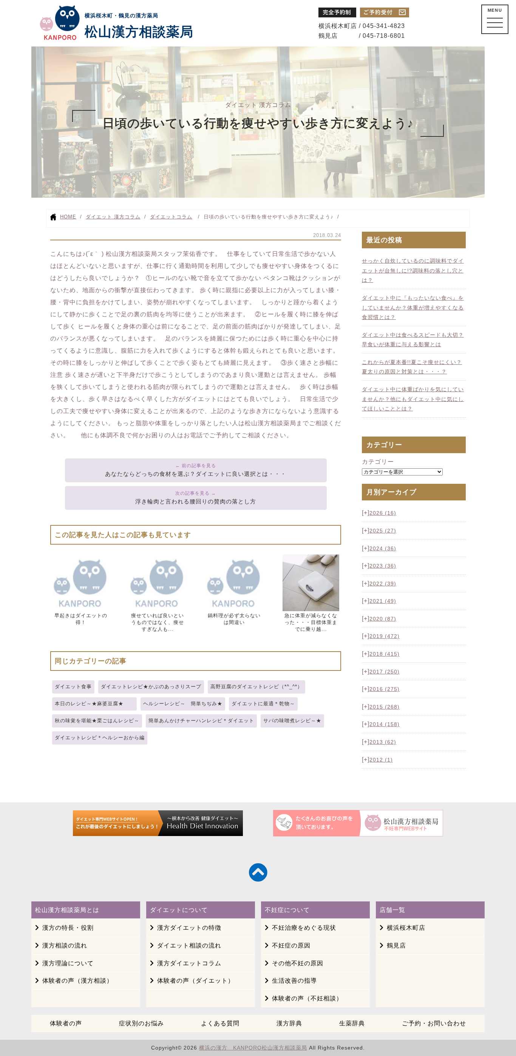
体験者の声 (66, 1023)
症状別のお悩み (141, 1023)
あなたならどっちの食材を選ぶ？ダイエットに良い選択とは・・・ (195, 474)
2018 (384, 654)
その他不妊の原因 (297, 963)
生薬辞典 (352, 1023)
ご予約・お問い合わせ (434, 1023)
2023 (382, 566)
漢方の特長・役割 (68, 927)
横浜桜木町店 (406, 927)
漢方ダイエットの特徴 (189, 927)
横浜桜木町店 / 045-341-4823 (361, 26)
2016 (384, 689)
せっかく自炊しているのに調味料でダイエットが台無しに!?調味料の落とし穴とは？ (413, 270)
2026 (382, 513)
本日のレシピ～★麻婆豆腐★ (94, 703)
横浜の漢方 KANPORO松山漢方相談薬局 (253, 1048)
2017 (384, 672)
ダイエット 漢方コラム (113, 217)
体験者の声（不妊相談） (307, 998)
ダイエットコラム (171, 217)
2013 (382, 742)
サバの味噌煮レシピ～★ (292, 720)
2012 (381, 760)
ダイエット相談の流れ (189, 945)
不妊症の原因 (291, 945)
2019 (384, 636)
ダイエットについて (179, 910)
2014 (384, 724)
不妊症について (287, 910)
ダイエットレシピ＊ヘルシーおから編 (100, 737)
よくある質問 (220, 1023)
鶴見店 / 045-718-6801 (361, 36)
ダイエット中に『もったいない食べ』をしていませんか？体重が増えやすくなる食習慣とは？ (413, 307)
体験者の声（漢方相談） (77, 980)
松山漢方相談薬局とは (67, 910)
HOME (68, 217)
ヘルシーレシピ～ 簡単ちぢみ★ (182, 703)
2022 (382, 584)
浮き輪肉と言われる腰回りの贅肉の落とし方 (195, 501)
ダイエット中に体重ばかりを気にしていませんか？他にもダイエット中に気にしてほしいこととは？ (413, 399)
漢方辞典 (289, 1023)
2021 (382, 601)
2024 (382, 548)
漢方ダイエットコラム (189, 963)
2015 (384, 707)
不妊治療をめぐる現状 (304, 927)
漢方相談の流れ (64, 945)
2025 (382, 531)
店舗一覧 (392, 910)
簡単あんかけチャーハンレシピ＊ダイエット (201, 720)
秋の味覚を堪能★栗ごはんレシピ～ (97, 720)
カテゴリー (378, 461)
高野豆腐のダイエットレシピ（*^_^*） (256, 686)
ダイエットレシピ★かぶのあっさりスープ (151, 686)
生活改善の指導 (294, 980)
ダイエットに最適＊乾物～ (263, 703)
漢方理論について (68, 963)
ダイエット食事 (73, 686)
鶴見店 (396, 945)
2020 (382, 619)
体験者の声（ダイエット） (195, 980)
